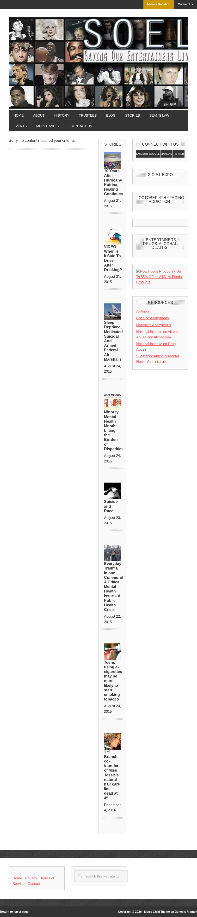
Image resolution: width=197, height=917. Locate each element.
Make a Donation (158, 4)
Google (154, 154)
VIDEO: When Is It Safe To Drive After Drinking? (113, 258)
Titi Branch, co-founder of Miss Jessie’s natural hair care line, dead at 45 (112, 775)
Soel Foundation (98, 50)
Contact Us (185, 4)
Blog (111, 115)
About (39, 115)
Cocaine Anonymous (152, 318)
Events (18, 126)
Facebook (142, 154)
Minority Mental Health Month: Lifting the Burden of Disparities (113, 430)
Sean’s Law (159, 115)
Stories (130, 115)
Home (18, 115)
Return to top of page (14, 911)
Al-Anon (142, 311)
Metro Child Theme (157, 911)
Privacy (31, 878)
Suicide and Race (111, 506)
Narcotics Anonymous (153, 325)
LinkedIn (166, 154)
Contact (34, 884)
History (61, 115)
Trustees (88, 115)
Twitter (178, 154)
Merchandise (48, 126)
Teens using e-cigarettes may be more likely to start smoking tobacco (113, 681)
